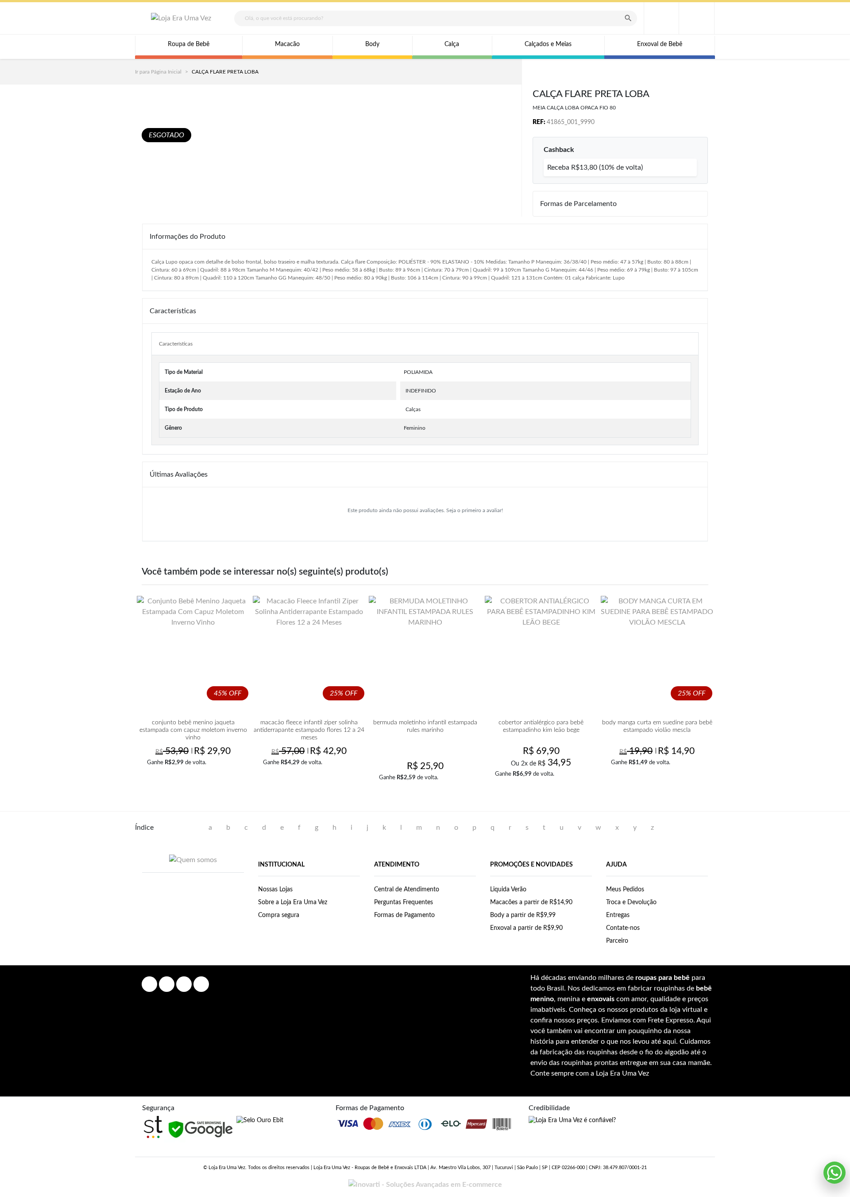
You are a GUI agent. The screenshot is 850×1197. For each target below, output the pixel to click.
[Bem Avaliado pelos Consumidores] (259, 1120)
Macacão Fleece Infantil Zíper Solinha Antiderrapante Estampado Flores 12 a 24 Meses (309, 730)
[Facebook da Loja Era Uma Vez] (149, 984)
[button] (696, 18)
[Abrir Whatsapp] (834, 1173)
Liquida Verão (508, 889)
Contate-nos (623, 928)
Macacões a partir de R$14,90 (531, 902)
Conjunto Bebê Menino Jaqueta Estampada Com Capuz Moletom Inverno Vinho (193, 730)
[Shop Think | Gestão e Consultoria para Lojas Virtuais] (153, 1127)
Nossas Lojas (275, 889)
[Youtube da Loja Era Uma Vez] (184, 984)
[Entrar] (661, 18)
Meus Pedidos (625, 889)
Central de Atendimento (406, 889)
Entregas (618, 915)
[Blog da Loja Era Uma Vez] (201, 984)
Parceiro (617, 941)
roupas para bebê (662, 977)
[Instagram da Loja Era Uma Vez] (166, 984)
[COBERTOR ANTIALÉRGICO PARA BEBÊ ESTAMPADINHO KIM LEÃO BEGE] (541, 652)
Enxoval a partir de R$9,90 (526, 928)
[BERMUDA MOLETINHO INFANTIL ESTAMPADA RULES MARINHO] (425, 652)
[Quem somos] (193, 859)
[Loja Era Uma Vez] (181, 18)
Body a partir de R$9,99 (523, 915)
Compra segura (278, 915)
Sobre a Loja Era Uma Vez (292, 902)
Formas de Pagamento (404, 915)
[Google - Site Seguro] (200, 1129)
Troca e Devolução (631, 902)
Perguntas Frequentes (403, 902)
